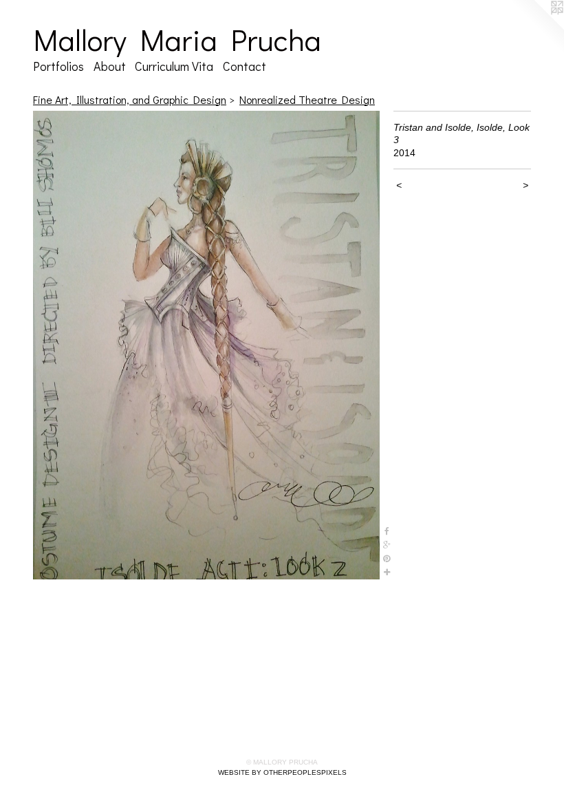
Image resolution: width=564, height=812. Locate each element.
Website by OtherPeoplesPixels (282, 772)
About (110, 66)
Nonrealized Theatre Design (307, 99)
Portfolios (58, 66)
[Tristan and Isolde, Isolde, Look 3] (206, 345)
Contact (244, 66)
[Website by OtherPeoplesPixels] (536, 27)
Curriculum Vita (174, 66)
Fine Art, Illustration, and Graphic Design (129, 99)
